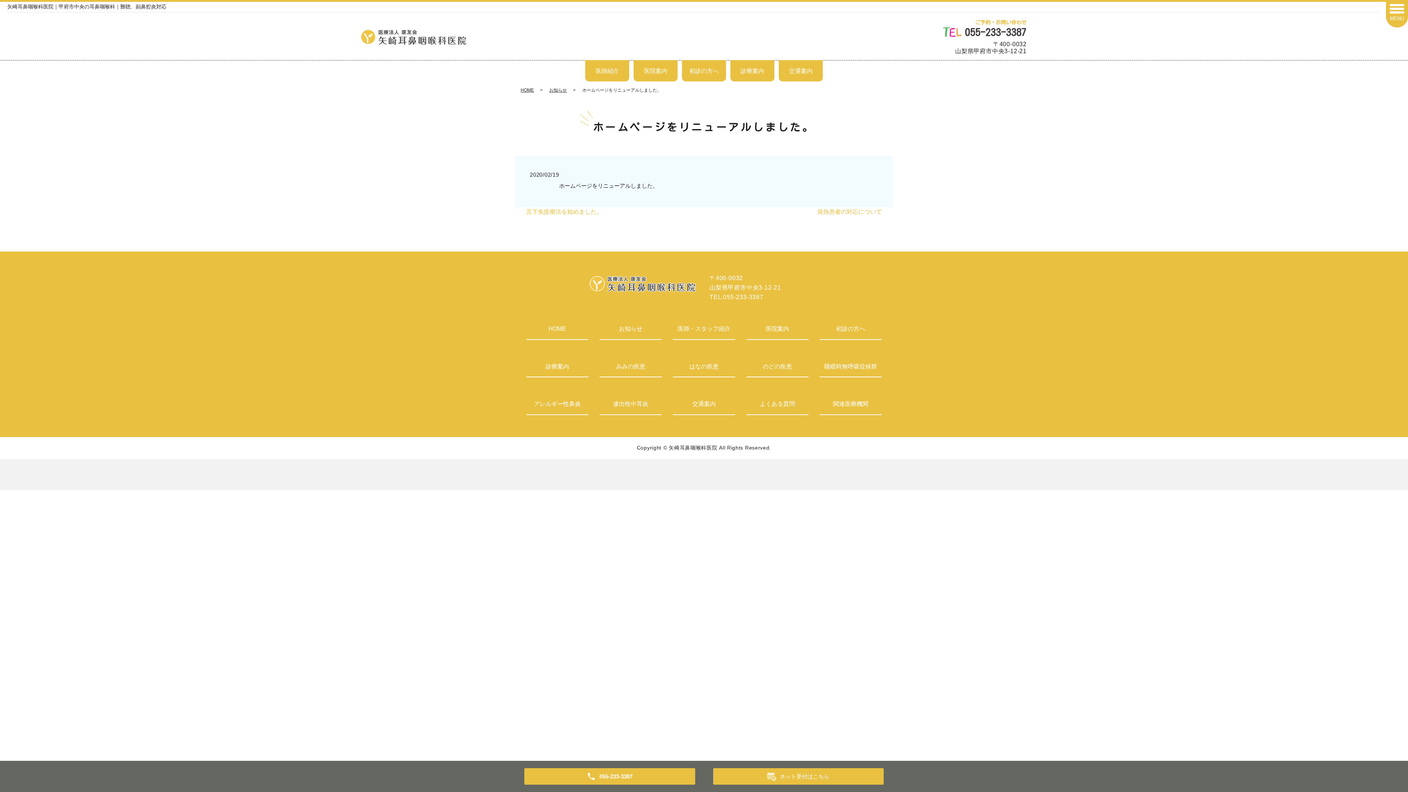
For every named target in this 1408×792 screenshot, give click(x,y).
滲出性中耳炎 (630, 404)
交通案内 (801, 71)
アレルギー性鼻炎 (557, 404)
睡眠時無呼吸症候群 (850, 366)
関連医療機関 (850, 404)
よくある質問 (777, 404)
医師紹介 (607, 71)
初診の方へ (704, 71)
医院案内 (655, 71)
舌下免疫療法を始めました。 (564, 212)
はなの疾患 (704, 366)
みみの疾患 (630, 366)
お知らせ (558, 90)
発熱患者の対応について (849, 212)
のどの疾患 (777, 366)
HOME (527, 90)
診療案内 (752, 71)
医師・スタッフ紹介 (704, 329)
